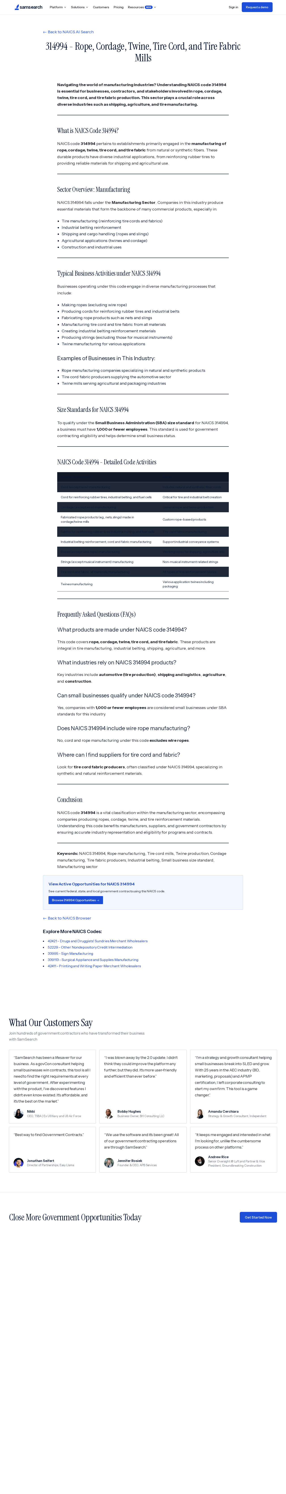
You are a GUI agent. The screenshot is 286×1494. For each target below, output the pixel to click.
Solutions (78, 7)
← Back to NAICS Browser (67, 918)
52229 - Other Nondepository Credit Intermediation (90, 947)
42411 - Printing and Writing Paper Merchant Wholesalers (94, 966)
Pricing (119, 7)
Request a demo (257, 7)
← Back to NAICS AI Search (68, 31)
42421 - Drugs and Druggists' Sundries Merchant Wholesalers (97, 941)
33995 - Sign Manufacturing (70, 953)
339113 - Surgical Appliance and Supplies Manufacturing (93, 959)
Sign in (233, 7)
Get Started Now (258, 1217)
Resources (139, 7)
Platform (56, 7)
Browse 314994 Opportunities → (75, 900)
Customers (101, 7)
